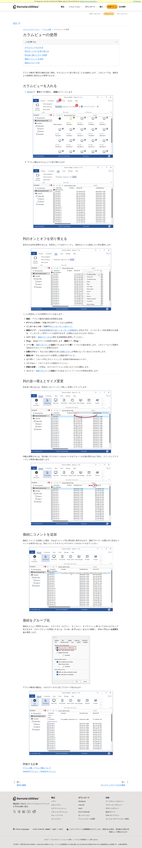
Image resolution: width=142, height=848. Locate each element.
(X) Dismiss (137, 1)
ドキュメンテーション (31, 29)
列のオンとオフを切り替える (37, 51)
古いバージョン (84, 815)
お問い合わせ (93, 840)
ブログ (46, 840)
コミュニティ (56, 819)
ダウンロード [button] (90, 7)
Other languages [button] (22, 829)
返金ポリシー (111, 812)
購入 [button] (101, 7)
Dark (61, 829)
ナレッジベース (122, 14)
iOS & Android (83, 812)
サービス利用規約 (81, 840)
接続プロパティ (42, 344)
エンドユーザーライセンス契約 (117, 819)
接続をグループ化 (32, 63)
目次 (15, 23)
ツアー (53, 801)
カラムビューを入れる (34, 47)
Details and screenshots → (89, 1)
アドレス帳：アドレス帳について (37, 768)
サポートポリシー (112, 808)
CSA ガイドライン (112, 815)
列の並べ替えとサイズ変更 (36, 55)
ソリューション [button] (74, 7)
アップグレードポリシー (115, 801)
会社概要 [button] (122, 7)
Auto (47, 829)
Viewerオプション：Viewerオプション (39, 771)
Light (54, 829)
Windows (82, 801)
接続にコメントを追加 (34, 59)
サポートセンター (95, 14)
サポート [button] (111, 7)
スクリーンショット (58, 808)
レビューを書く (67, 840)
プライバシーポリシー (114, 805)
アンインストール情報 (86, 819)
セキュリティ (56, 805)
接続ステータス (44, 337)
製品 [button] (62, 7)
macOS (81, 805)
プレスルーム (55, 840)
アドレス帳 (47, 29)
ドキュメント (108, 14)
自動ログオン (66, 351)
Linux (80, 808)
